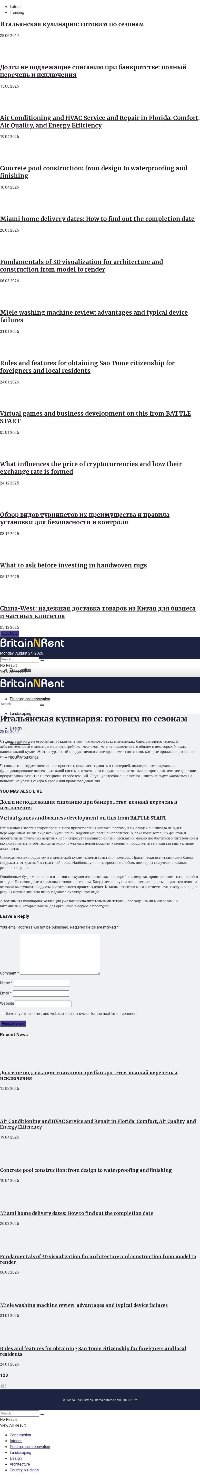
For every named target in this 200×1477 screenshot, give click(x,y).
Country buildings (24, 1470)
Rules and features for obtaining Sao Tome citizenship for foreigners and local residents (87, 366)
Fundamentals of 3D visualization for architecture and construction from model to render (81, 265)
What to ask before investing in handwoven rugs (73, 565)
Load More (9, 633)
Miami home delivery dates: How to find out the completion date (97, 219)
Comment (9, 973)
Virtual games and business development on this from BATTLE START (83, 818)
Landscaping (20, 714)
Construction (20, 670)
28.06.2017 (9, 732)
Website (7, 1003)
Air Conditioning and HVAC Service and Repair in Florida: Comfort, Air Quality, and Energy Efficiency (100, 121)
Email (6, 993)
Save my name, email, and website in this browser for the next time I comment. (72, 1014)
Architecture (20, 1464)
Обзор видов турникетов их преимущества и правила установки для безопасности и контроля (85, 518)
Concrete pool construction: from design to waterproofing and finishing (86, 1170)
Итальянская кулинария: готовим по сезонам (72, 24)
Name (6, 983)
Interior (16, 1441)
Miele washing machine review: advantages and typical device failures (84, 1305)
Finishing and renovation (30, 1447)
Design (16, 1458)
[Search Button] (42, 660)
